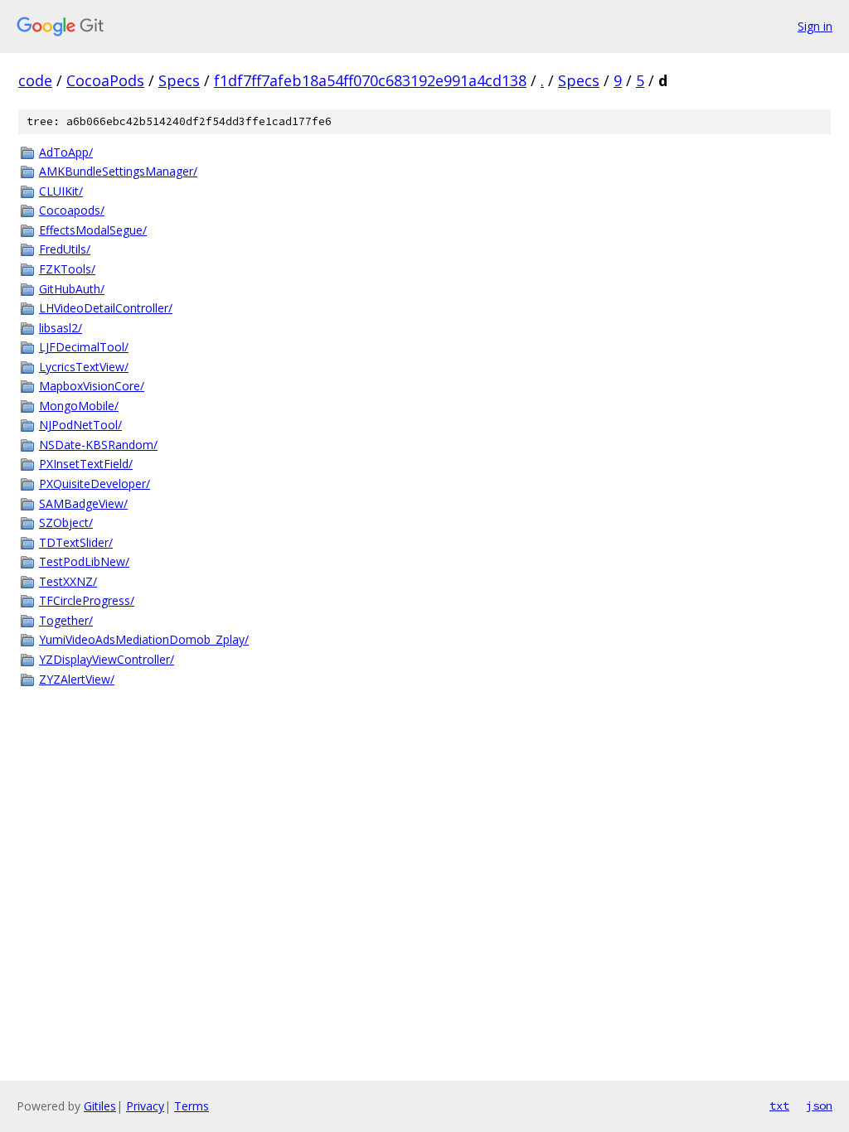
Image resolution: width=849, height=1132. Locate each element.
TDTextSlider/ (76, 542)
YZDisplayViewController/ (106, 659)
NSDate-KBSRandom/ (98, 444)
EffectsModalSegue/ (93, 230)
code (35, 80)
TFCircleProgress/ (86, 600)
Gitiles (100, 1106)
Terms (191, 1106)
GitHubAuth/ (71, 289)
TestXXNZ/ (68, 581)
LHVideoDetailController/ (105, 308)
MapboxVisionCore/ (91, 386)
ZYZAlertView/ (76, 679)
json (819, 1105)
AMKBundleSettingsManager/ (118, 171)
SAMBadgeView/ (83, 503)
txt (779, 1105)
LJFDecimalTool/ (84, 347)
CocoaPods (105, 80)
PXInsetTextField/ (86, 464)
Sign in (815, 26)
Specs (179, 80)
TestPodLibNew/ (84, 561)
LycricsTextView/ (84, 367)
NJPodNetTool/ (80, 425)
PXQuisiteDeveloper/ (94, 483)
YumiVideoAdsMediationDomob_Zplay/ (144, 639)
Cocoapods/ (71, 210)
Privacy (145, 1106)
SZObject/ (66, 522)
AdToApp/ (66, 152)
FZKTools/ (67, 269)
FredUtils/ (64, 249)
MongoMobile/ (79, 406)
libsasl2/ (60, 328)
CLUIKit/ (61, 191)
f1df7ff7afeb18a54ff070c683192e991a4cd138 (370, 80)
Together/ (66, 620)
